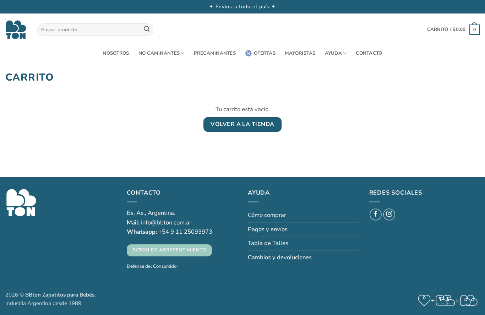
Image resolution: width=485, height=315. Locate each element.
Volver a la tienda (242, 124)
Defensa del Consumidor (152, 266)
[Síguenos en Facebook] (376, 214)
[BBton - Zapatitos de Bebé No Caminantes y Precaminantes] (16, 29)
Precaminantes (215, 53)
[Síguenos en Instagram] (389, 214)
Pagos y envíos (268, 229)
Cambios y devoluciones (280, 257)
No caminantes (159, 53)
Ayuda (333, 53)
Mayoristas (300, 53)
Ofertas (265, 53)
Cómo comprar (267, 215)
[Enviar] (146, 29)
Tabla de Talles (268, 243)
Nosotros (116, 53)
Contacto (369, 53)
